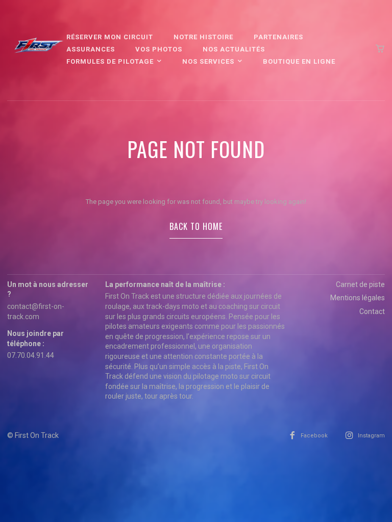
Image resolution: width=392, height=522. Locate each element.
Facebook (314, 435)
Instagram (371, 435)
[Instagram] (349, 436)
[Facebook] (292, 436)
